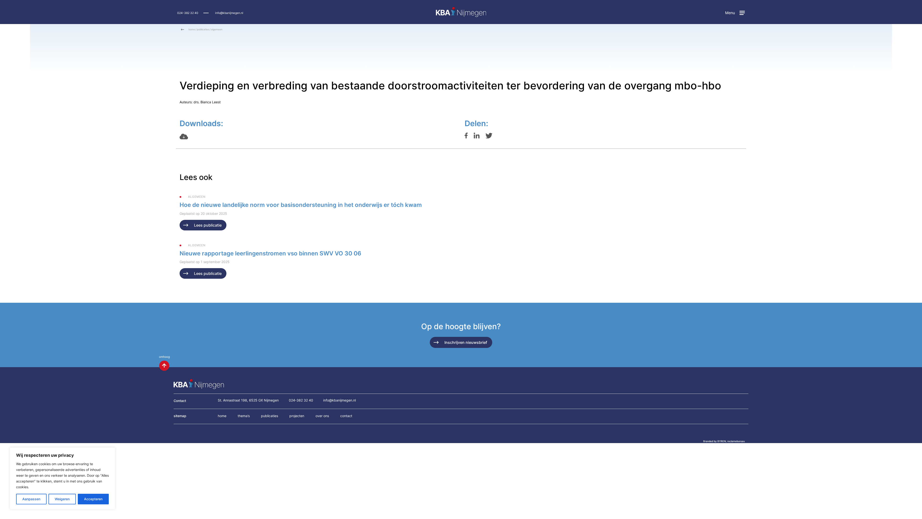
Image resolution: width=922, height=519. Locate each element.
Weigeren (62, 499)
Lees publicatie (208, 225)
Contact (346, 416)
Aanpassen (31, 499)
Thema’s (244, 416)
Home (222, 416)
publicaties (203, 29)
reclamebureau (736, 441)
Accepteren (93, 499)
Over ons (322, 416)
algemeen (216, 29)
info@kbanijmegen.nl (229, 13)
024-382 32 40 (187, 13)
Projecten (296, 416)
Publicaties (269, 416)
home (191, 29)
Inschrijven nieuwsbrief (465, 342)
